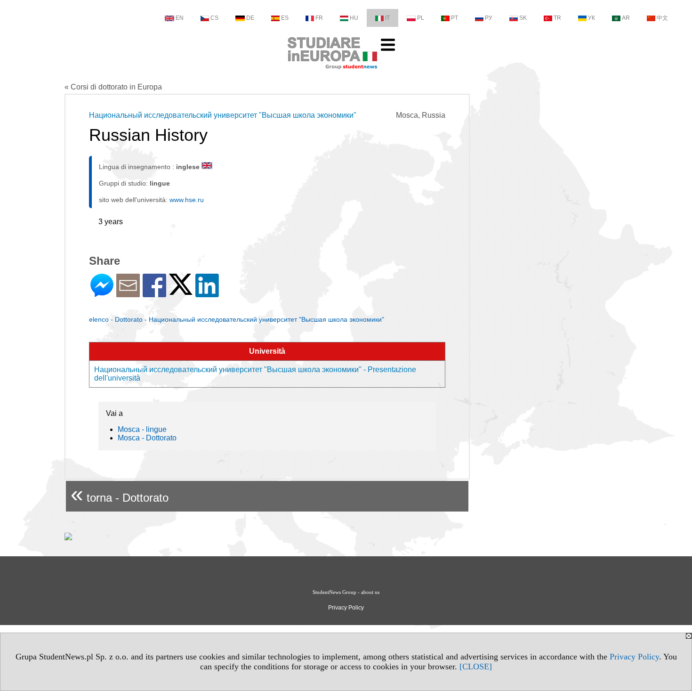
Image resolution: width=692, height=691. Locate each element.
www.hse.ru (186, 199)
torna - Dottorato (120, 493)
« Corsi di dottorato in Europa (113, 87)
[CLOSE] (475, 666)
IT (387, 18)
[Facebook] (154, 293)
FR (319, 18)
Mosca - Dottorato (147, 438)
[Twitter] (181, 291)
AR (626, 18)
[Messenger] (101, 293)
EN (180, 18)
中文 (662, 18)
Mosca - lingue (142, 429)
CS (214, 18)
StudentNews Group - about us (346, 592)
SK (523, 18)
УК (591, 18)
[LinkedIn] (207, 293)
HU (354, 18)
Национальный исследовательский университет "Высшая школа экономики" (222, 115)
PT (454, 18)
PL (420, 18)
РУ (488, 18)
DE (250, 18)
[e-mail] (128, 293)
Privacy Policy (634, 656)
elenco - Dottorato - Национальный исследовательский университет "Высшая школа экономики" (236, 319)
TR (557, 18)
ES (285, 18)
